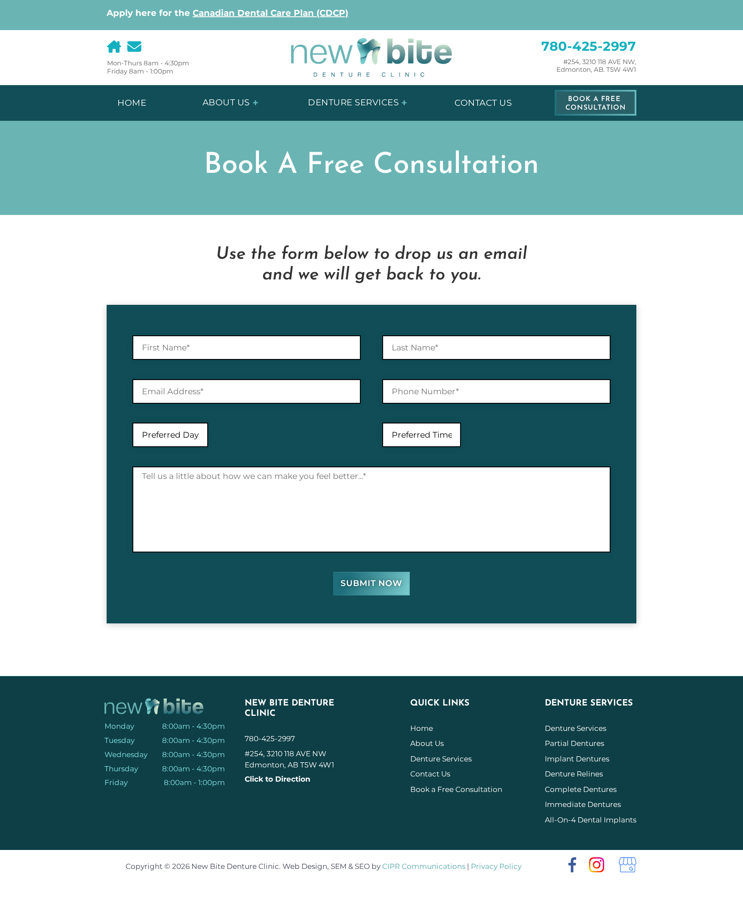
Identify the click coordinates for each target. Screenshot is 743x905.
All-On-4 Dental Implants (590, 820)
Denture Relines (574, 774)
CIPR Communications (423, 866)
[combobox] (170, 435)
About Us (226, 102)
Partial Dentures (574, 743)
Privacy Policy (496, 866)
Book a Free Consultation (595, 103)
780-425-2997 (588, 46)
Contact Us (483, 103)
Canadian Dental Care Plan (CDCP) (270, 13)
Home (131, 103)
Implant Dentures (577, 759)
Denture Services (353, 102)
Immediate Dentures (583, 804)
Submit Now (371, 583)
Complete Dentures (581, 789)
